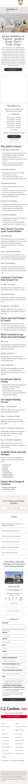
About (3, 723)
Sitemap (4, 756)
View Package (14, 603)
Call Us (14, 136)
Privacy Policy (5, 695)
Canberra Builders (19, 747)
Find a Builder (5, 740)
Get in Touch (12, 69)
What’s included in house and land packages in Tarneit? (12, 524)
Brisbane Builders (6, 747)
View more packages (13, 611)
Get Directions (14, 139)
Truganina (5, 467)
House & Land (18, 737)
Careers (17, 723)
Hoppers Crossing (7, 477)
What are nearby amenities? (10, 547)
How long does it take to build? (11, 536)
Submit (13, 699)
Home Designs (18, 734)
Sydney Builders (5, 743)
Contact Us (4, 734)
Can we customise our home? (11, 531)
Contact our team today (13, 507)
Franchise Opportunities (21, 726)
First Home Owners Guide (19, 730)
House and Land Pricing (7, 753)
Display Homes (5, 737)
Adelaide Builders (19, 743)
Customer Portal (19, 750)
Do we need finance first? (10, 552)
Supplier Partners (19, 753)
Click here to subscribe (13, 716)
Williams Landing (7, 475)
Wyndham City (7, 465)
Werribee (5, 469)
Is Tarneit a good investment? (11, 541)
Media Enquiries (5, 726)
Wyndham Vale (7, 473)
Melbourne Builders (19, 740)
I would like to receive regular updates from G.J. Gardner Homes (14, 690)
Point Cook (5, 471)
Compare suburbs (8, 491)
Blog (3, 729)
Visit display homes (8, 489)
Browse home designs (9, 487)
